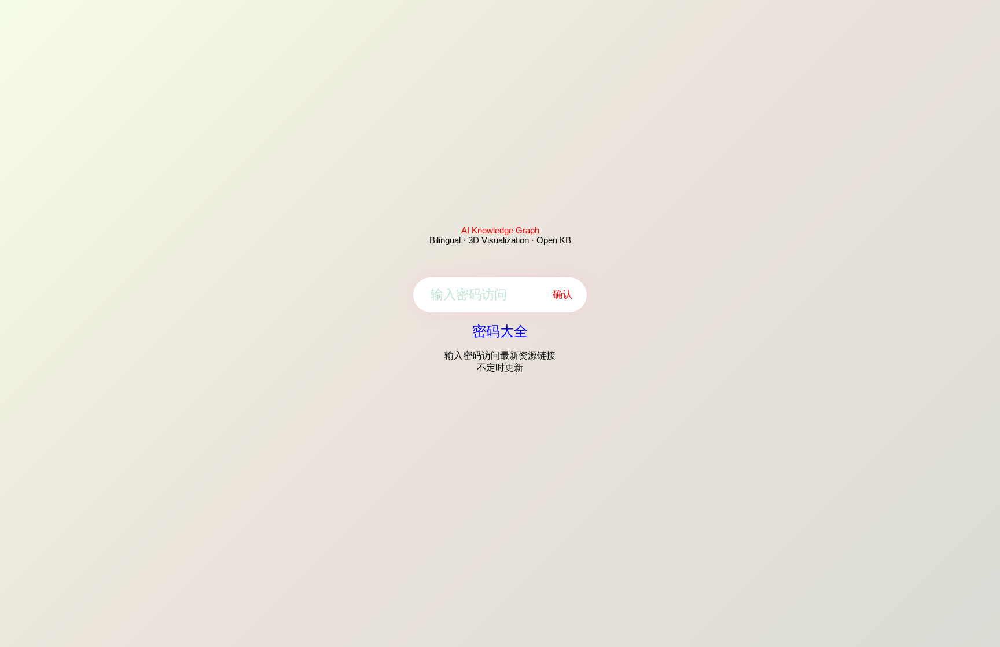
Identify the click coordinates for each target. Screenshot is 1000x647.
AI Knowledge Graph (500, 230)
